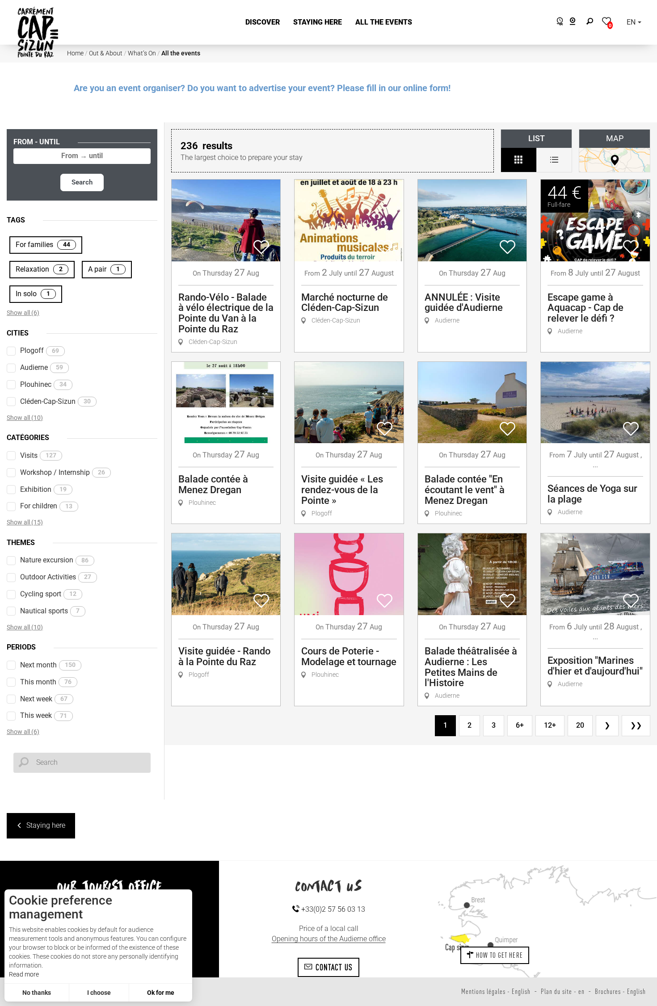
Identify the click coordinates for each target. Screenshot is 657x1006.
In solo (33, 293)
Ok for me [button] (160, 992)
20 (580, 725)
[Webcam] (577, 22)
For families (43, 244)
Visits (38, 455)
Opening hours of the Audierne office (329, 939)
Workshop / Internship (62, 472)
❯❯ (636, 725)
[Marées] (558, 22)
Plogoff (39, 350)
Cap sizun (457, 947)
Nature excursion (54, 560)
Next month (48, 665)
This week (43, 715)
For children (46, 506)
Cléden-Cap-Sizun (55, 401)
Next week (43, 699)
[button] (262, 22)
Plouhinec (43, 384)
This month (46, 682)
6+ (520, 725)
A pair (104, 269)
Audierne (41, 367)
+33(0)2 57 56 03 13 (332, 909)
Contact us (333, 967)
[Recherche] (592, 22)
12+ (550, 725)
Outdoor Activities (55, 577)
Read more (24, 974)
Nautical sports (50, 611)
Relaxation (39, 269)
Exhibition (43, 489)
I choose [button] (99, 992)
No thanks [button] (36, 992)
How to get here (498, 955)
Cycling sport (48, 594)
